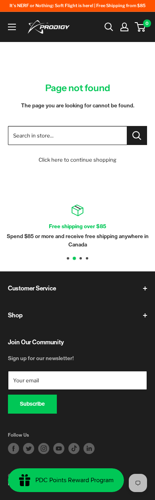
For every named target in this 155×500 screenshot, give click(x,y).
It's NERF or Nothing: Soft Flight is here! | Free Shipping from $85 (77, 5)
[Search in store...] (137, 135)
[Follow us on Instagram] (43, 448)
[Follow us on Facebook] (13, 448)
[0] (140, 27)
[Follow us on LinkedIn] (89, 448)
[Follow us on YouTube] (58, 448)
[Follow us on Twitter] (28, 448)
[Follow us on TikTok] (73, 448)
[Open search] (109, 27)
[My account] (124, 27)
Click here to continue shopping (77, 159)
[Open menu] (12, 27)
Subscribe (32, 404)
